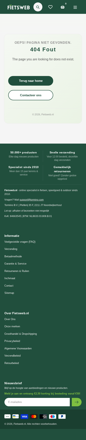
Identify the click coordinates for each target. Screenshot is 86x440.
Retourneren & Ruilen (16, 271)
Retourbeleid (11, 363)
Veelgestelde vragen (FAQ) (19, 241)
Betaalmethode (13, 256)
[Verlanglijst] (50, 7)
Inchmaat (9, 278)
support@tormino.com (32, 199)
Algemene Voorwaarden (18, 348)
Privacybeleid (12, 341)
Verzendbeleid (12, 355)
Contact (8, 285)
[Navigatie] (75, 6)
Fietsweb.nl (47, 114)
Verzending (10, 248)
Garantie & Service (15, 263)
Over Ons (10, 319)
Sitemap (9, 292)
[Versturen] (77, 402)
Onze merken (12, 326)
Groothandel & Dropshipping (20, 333)
